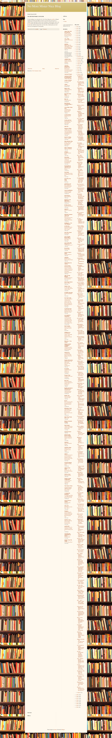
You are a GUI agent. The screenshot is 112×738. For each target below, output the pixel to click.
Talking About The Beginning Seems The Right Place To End (68, 311)
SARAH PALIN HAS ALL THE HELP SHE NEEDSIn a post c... (80, 510)
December (79, 56)
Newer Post (30, 68)
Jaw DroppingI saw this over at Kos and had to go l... (80, 505)
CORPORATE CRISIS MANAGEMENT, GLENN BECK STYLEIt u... (80, 233)
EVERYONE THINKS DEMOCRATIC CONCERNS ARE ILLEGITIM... (80, 627)
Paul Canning (67, 326)
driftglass (66, 152)
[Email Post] (41, 29)
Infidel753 (66, 209)
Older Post (57, 68)
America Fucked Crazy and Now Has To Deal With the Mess (68, 427)
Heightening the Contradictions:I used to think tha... (80, 683)
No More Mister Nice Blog (44, 6)
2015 (77, 46)
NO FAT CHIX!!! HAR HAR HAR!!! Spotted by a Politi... (80, 274)
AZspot (65, 84)
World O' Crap (67, 519)
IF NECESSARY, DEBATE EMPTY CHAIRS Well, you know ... (80, 495)
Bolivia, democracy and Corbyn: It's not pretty (67, 328)
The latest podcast (67, 100)
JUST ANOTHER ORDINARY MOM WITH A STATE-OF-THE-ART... (80, 569)
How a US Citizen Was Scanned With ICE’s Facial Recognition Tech (68, 403)
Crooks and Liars (67, 120)
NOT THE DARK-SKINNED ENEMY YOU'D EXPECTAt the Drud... (80, 121)
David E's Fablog (67, 137)
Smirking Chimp (67, 447)
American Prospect (68, 74)
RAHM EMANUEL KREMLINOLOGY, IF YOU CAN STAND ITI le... (80, 190)
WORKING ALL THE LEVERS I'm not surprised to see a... (80, 95)
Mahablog (66, 257)
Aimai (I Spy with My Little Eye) (68, 32)
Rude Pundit (67, 425)
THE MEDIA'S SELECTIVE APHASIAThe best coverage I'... (80, 461)
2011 (77, 53)
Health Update (67, 249)
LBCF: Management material (68, 444)
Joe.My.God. (66, 226)
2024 (77, 30)
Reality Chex (67, 395)
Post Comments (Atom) (37, 70)
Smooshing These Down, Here (67, 239)
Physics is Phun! (67, 283)
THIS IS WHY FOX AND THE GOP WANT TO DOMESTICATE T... (80, 332)
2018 (77, 40)
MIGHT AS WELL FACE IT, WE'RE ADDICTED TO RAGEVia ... (80, 107)
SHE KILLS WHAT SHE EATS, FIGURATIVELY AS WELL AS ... (80, 481)
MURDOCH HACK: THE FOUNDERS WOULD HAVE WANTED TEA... (80, 562)
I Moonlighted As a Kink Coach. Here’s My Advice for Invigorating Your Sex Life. (68, 411)
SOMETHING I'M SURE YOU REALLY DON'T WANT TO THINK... (80, 385)
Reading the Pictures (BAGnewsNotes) (68, 388)
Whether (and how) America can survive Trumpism (68, 61)
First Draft (66, 172)
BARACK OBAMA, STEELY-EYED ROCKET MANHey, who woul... (80, 339)
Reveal (65, 400)
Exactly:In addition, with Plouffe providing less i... (80, 417)
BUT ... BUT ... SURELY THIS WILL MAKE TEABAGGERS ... (80, 602)
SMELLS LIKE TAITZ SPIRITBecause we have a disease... (80, 308)
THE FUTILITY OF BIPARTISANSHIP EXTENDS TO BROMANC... (80, 404)
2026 (77, 26)
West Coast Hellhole (68, 148)
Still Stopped (66, 233)
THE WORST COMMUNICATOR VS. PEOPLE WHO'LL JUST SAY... (80, 268)
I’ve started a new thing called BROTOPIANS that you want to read (68, 496)
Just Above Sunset (68, 232)
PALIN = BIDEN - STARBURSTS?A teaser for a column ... (80, 428)
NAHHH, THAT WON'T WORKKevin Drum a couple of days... (80, 357)
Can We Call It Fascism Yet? (68, 40)
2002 (77, 707)
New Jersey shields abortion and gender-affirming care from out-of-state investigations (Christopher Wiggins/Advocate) (68, 269)
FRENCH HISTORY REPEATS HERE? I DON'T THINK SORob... (80, 634)
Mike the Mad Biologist (67, 276)
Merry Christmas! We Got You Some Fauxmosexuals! (68, 522)
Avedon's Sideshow (68, 80)
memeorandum (67, 265)
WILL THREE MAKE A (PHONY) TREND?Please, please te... (80, 556)
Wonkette (66, 511)
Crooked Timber (67, 114)
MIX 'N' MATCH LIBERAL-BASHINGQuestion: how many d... (80, 214)
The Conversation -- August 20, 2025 (67, 397)
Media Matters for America (68, 263)
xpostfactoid (66, 526)
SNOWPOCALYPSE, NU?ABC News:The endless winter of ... (80, 101)
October (78, 60)
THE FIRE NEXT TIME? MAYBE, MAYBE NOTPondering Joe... (80, 84)
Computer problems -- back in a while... (80, 245)
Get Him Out (66, 95)
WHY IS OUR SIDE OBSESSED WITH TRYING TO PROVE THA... (80, 620)
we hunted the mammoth (67, 493)
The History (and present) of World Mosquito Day (67, 110)
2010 (77, 55)
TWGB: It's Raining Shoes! (67, 464)
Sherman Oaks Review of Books (67, 435)
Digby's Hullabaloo (68, 147)
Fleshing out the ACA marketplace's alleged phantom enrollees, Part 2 (68, 529)
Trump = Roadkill (67, 138)
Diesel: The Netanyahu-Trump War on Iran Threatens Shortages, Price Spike (68, 218)
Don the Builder (67, 536)
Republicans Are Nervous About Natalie (68, 259)
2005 (77, 701)
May (78, 69)
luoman (55, 729)
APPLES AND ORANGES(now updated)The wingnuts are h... (80, 362)
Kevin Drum (66, 248)
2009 (77, 694)
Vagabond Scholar (68, 487)
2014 (77, 48)
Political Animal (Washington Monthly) (67, 345)
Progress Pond (67, 375)
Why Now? (66, 505)
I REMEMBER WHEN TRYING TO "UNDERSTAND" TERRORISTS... (80, 261)
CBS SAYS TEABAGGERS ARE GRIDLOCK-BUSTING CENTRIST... (80, 411)
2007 (77, 698)
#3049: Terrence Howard (67, 168)
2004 (77, 703)
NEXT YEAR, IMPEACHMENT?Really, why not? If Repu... (80, 592)
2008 (77, 696)
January (78, 692)
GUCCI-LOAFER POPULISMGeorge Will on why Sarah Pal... (80, 284)
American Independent (66, 66)
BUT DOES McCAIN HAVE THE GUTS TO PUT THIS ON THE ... (80, 151)
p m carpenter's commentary (67, 315)
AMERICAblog (67, 59)
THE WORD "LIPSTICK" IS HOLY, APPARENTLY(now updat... (80, 145)
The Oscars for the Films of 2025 (67, 489)
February (79, 74)
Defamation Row (67, 502)
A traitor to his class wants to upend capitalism (67, 481)
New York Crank (67, 298)
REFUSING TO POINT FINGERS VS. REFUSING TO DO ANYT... (80, 314)
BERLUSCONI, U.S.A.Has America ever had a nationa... (80, 515)
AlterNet (66, 51)
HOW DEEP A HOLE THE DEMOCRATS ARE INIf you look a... (80, 474)
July (78, 65)
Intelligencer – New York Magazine (68, 223)
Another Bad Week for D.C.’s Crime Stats (68, 278)
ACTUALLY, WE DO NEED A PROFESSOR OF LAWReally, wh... (80, 422)
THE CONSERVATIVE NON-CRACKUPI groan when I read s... (80, 447)
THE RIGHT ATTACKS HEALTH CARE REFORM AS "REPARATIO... (80, 196)
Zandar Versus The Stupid (68, 540)
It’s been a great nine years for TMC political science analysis (68, 288)
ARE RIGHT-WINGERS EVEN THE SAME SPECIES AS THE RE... (80, 133)
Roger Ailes (66, 418)
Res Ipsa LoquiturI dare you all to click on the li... (80, 550)
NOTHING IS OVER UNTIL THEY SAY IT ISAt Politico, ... (80, 374)
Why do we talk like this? (68, 211)
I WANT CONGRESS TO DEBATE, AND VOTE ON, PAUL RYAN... (80, 667)
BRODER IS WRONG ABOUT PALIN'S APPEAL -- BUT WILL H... (80, 440)
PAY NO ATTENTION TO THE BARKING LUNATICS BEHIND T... (80, 654)
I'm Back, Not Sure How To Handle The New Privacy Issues (68, 34)
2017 (77, 42)
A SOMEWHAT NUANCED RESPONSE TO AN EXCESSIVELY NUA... (80, 454)
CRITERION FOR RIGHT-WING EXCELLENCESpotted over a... (80, 597)
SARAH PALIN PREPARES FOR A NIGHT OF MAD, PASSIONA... (80, 521)
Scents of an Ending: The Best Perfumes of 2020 (68, 438)
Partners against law (67, 254)
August (78, 63)
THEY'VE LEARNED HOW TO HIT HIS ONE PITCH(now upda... (80, 488)
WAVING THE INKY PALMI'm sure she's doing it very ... (80, 500)
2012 (77, 51)
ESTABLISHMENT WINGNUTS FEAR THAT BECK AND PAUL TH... (80, 180)
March (78, 72)
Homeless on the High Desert (67, 200)
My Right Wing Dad (68, 292)
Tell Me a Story (67, 474)
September (79, 61)
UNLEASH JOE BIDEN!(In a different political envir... (80, 608)
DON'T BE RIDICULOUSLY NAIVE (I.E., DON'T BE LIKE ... (80, 240)
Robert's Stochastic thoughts (68, 421)
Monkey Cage (67, 286)
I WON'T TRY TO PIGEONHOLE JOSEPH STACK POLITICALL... (80, 279)
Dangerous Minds (67, 128)
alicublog (66, 44)
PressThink (66, 368)
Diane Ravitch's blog (68, 141)
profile (53, 19)
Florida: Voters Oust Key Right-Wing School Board (68, 143)
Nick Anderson (67, 85)
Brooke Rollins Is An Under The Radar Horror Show (68, 122)
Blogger (63, 729)
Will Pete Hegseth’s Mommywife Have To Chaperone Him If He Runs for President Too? (68, 514)
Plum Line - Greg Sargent (67, 341)
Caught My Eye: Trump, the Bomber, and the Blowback (67, 391)
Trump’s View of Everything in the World (67, 449)
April (78, 70)
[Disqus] (43, 49)
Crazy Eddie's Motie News (68, 108)
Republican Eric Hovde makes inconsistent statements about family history (68, 69)
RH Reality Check (68, 408)
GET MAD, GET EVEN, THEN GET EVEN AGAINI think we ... (80, 320)
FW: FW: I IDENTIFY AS (68, 294)
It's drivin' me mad (67, 81)
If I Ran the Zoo (67, 205)
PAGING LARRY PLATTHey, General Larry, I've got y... (80, 546)
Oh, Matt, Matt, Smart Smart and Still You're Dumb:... (80, 587)
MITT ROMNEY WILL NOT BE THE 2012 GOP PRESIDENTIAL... (80, 368)
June (78, 67)
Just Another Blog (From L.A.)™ (68, 243)
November (79, 58)
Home (43, 68)
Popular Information (68, 360)
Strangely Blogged (68, 462)
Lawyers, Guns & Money (67, 253)
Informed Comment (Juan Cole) (68, 215)
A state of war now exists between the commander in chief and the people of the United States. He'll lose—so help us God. (68, 320)
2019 (77, 39)
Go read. (29, 23)
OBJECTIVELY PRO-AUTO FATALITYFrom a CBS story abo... (80, 296)
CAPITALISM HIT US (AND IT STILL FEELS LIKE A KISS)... (80, 582)
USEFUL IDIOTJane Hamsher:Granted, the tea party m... (80, 433)
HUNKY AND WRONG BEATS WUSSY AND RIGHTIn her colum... (80, 540)
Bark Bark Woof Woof (67, 94)
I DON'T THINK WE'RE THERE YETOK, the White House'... (80, 227)
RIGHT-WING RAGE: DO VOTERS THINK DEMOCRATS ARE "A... (80, 165)
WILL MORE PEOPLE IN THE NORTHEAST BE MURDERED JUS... (80, 173)
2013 (77, 49)
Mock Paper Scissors (68, 282)
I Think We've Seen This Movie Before (67, 192)
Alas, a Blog (66, 38)
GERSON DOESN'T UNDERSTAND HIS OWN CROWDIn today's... (80, 114)
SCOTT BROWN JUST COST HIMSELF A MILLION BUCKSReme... (80, 202)
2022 (77, 33)
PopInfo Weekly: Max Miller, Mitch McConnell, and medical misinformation (68, 363)
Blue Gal (66, 99)
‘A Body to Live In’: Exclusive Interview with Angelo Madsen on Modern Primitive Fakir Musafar (68, 132)
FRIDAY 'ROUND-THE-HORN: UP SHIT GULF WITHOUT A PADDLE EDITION (68, 47)
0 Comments (45, 29)
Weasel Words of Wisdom (67, 501)
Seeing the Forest (67, 431)
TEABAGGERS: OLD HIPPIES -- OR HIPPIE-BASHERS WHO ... (80, 139)
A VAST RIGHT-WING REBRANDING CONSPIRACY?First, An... (80, 379)
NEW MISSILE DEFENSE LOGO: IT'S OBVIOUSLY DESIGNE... (80, 127)
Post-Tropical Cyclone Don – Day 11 (68, 507)
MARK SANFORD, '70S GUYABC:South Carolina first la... (80, 641)
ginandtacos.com (67, 184)
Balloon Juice (67, 88)
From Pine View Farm (67, 179)
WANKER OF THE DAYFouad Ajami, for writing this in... (80, 672)
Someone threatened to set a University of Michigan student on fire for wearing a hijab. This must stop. (68, 457)
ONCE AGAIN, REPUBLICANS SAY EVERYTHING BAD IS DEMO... (80, 345)
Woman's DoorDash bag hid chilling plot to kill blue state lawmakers (68, 383)
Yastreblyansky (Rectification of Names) (67, 534)
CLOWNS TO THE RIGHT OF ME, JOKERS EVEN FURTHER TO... (80, 250)
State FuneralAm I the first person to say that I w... (80, 185)
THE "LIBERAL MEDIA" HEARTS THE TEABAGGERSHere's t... (80, 661)
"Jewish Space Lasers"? (68, 245)
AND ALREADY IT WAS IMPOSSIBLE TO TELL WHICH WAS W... (80, 575)
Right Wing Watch (68, 417)
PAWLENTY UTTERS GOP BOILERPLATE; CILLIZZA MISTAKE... (80, 391)
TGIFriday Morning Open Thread (67, 90)
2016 (77, 44)
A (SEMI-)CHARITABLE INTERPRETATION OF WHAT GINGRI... (80, 467)
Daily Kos (66, 126)
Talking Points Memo (67, 468)
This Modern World (68, 486)
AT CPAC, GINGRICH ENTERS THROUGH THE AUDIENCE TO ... (80, 221)
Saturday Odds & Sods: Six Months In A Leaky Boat (68, 174)
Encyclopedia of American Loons (67, 166)
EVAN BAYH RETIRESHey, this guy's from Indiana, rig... (80, 351)
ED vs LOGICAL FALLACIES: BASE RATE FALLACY (68, 186)
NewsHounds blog (67, 308)
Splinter (66, 454)
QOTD (65, 180)
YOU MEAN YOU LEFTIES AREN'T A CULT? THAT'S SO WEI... (80, 678)
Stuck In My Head (67, 475)
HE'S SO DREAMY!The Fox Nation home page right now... (80, 688)
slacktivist (66, 442)
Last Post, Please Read (68, 542)
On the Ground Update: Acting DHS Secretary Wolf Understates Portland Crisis (68, 336)
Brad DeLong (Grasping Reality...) (68, 103)
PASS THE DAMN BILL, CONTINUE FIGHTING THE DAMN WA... (80, 534)
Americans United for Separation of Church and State (68, 77)
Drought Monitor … (68, 201)
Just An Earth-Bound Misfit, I (67, 237)
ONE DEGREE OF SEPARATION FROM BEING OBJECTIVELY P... (80, 208)
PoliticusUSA (67, 352)
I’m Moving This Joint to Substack (68, 377)
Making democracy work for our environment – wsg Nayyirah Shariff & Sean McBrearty (67, 160)
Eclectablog (66, 157)
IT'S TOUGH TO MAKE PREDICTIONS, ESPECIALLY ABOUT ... (80, 647)
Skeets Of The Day (67, 196)
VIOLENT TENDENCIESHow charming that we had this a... (80, 255)
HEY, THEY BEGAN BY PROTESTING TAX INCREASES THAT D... (80, 158)
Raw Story (66, 380)
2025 (77, 28)
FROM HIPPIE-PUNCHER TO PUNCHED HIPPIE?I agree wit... (80, 326)
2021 (77, 35)
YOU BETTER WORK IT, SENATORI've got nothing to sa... (80, 78)
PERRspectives (67, 332)
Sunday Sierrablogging (68, 206)
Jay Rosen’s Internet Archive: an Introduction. (67, 371)
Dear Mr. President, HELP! (67, 153)
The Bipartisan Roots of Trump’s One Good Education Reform (68, 348)
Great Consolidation (68, 190)
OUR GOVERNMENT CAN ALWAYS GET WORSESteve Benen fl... (80, 528)
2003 (77, 705)
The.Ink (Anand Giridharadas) (67, 479)
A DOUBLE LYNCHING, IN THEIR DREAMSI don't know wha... (80, 290)
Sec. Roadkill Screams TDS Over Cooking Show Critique (68, 228)
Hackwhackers (67, 195)
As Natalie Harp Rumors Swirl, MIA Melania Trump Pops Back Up (68, 355)
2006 (77, 700)
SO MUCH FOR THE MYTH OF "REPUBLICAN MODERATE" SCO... (80, 613)
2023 (77, 32)
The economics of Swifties (67, 116)
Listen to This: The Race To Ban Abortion (68, 470)
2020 (77, 37)
